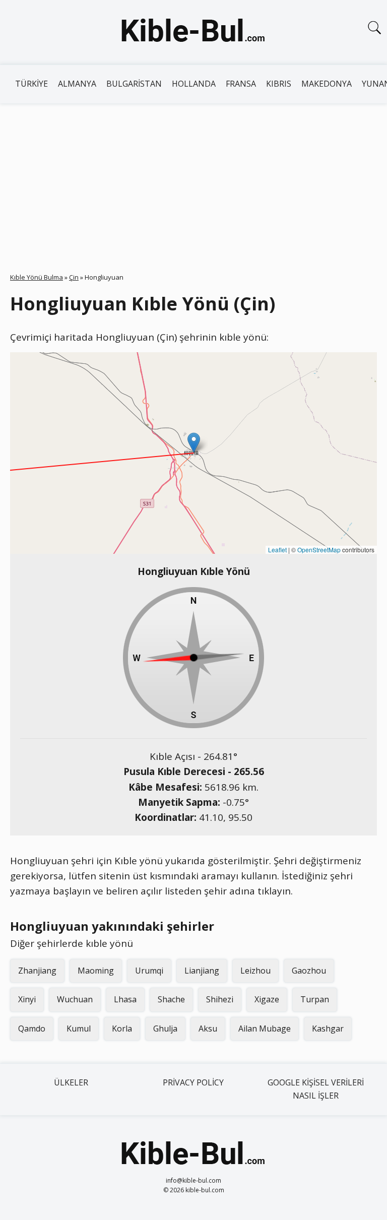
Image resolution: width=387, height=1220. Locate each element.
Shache (171, 999)
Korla (122, 1028)
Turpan (314, 999)
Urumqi (149, 970)
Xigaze (266, 999)
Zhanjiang (37, 970)
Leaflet (277, 549)
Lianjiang (201, 970)
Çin (74, 277)
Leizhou (255, 970)
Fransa (241, 83)
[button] (193, 442)
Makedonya (326, 83)
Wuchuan (75, 999)
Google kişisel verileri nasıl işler (316, 1089)
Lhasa (125, 999)
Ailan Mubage (264, 1028)
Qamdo (31, 1028)
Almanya (77, 83)
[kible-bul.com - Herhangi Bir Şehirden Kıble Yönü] (193, 32)
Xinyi (27, 999)
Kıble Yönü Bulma (36, 277)
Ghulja (165, 1028)
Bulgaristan (134, 83)
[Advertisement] (193, 178)
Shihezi (219, 999)
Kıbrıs (278, 83)
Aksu (208, 1028)
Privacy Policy (193, 1082)
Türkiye (31, 83)
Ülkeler (71, 1082)
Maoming (96, 970)
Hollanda (194, 83)
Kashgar (328, 1028)
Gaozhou (309, 970)
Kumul (79, 1028)
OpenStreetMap (319, 549)
